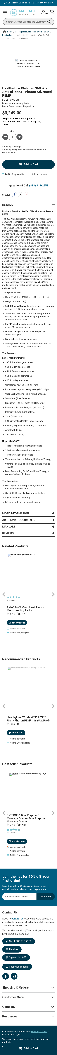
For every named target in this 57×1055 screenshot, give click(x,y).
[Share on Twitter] (20, 194)
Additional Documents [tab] (19, 519)
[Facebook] (5, 976)
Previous (4, 594)
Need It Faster (9, 152)
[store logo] (22, 12)
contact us (17, 918)
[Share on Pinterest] (26, 194)
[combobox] (28, 21)
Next (53, 594)
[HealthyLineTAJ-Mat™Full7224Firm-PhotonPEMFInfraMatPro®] (28, 688)
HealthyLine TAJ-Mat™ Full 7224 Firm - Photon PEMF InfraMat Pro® (28, 719)
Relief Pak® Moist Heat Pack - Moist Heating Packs (25, 609)
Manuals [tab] (9, 526)
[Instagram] (14, 976)
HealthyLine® (22, 103)
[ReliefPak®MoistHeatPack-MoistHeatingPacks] (28, 574)
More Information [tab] (15, 513)
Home (9, 32)
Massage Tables (39, 1031)
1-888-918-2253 (45, 3)
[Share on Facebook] (14, 194)
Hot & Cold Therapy (41, 32)
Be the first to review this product (18, 106)
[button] (16, 628)
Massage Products (23, 32)
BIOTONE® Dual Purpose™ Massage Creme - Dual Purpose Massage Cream (26, 818)
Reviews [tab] (8, 533)
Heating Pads (8, 35)
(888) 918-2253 (38, 185)
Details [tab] (7, 204)
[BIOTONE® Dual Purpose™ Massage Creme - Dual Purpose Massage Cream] (28, 792)
